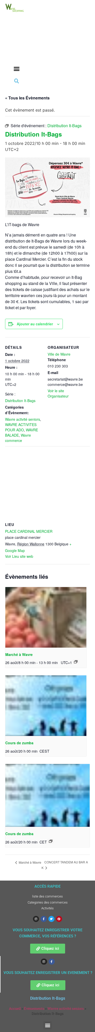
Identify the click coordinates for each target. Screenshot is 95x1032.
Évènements (34, 1008)
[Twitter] (51, 919)
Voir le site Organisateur (58, 393)
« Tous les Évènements (27, 98)
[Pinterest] (59, 919)
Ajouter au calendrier (35, 323)
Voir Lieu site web (19, 556)
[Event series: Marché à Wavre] (76, 661)
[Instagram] (36, 919)
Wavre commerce (18, 438)
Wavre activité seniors (22, 419)
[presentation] (45, 617)
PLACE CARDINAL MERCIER (28, 531)
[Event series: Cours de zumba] (50, 841)
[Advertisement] (16, 46)
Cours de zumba (19, 742)
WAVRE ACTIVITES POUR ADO (20, 427)
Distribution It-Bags (20, 400)
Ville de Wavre (59, 354)
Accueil (15, 1008)
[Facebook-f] (44, 919)
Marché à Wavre (19, 654)
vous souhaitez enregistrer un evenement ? (48, 972)
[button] (17, 69)
